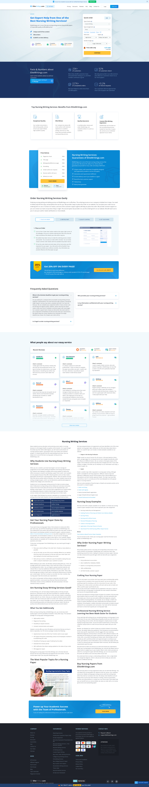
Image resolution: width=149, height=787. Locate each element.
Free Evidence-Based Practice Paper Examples (89, 534)
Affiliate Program (34, 762)
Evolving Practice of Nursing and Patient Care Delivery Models (97, 513)
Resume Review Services (59, 770)
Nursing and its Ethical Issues (88, 518)
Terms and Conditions (81, 759)
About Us (32, 733)
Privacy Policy (79, 761)
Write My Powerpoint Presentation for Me (63, 740)
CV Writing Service (57, 750)
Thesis (97, 32)
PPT (100, 32)
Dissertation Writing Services (60, 766)
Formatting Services (58, 759)
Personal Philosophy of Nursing (89, 521)
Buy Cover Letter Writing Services (61, 754)
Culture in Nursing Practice (88, 523)
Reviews (81, 6)
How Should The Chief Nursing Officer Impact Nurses (94, 529)
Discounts (75, 6)
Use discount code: (103, 270)
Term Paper (86, 32)
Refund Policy (79, 764)
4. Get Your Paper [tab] (104, 219)
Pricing (69, 6)
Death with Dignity (83, 490)
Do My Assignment (58, 737)
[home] (38, 781)
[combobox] (97, 23)
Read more (92, 1)
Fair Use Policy (79, 768)
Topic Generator (34, 771)
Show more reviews (74, 425)
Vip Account (33, 764)
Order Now (114, 6)
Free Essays (33, 767)
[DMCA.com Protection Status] (79, 781)
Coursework (92, 32)
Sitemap (32, 751)
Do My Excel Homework (59, 772)
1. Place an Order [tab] (45, 219)
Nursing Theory (85, 515)
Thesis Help (56, 768)
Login (105, 6)
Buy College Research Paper (60, 761)
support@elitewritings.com (108, 735)
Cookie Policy (79, 766)
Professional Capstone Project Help (62, 735)
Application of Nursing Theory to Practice (91, 526)
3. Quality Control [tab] (84, 219)
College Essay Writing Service (60, 756)
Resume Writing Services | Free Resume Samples (61, 744)
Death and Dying (82, 487)
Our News (32, 749)
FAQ (87, 6)
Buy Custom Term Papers (59, 763)
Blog (90, 6)
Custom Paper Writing (58, 752)
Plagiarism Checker (35, 774)
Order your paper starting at (39, 80)
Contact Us (96, 6)
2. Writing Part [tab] (64, 219)
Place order (52, 181)
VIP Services (33, 760)
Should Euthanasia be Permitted (86, 497)
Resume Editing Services (59, 747)
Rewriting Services (58, 733)
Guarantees (33, 742)
